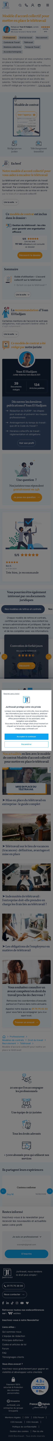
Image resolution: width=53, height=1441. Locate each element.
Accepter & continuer (26, 737)
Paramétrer (26, 744)
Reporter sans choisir (11, 694)
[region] (26, 720)
